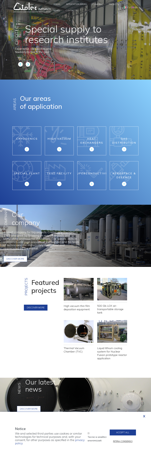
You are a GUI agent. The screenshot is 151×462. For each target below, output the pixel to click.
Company (98, 4)
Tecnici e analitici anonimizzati (97, 438)
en (136, 7)
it (128, 7)
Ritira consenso (123, 441)
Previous (21, 64)
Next (27, 64)
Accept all (122, 432)
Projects (114, 4)
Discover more (15, 258)
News (56, 10)
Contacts (71, 10)
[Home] (32, 7)
